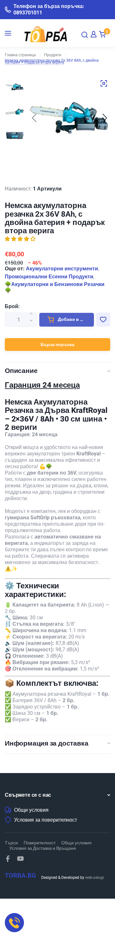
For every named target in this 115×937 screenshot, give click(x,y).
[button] (105, 118)
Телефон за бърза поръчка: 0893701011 (48, 9)
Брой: (12, 306)
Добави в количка (75, 319)
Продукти (52, 55)
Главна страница (20, 55)
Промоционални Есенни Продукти (49, 277)
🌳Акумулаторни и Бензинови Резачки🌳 (54, 287)
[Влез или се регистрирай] (93, 34)
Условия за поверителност (45, 820)
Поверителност (40, 842)
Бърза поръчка (57, 344)
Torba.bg (20, 875)
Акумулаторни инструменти (62, 269)
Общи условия (31, 810)
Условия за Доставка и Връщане (42, 848)
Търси (11, 842)
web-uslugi (94, 877)
